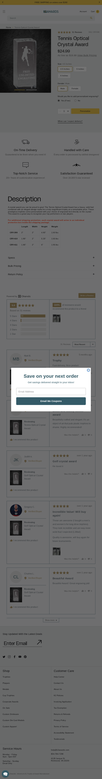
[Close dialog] (88, 370)
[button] (5, 774)
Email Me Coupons (51, 401)
